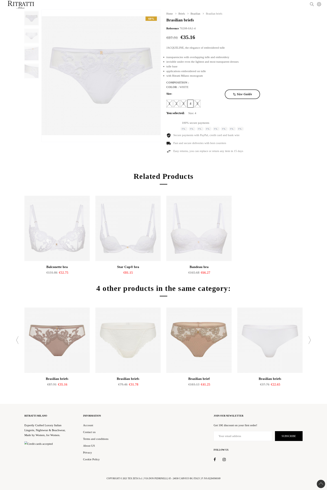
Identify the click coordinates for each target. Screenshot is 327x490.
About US (89, 445)
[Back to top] (321, 484)
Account (88, 425)
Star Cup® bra (128, 267)
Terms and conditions (95, 438)
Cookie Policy (91, 459)
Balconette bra (57, 267)
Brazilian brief (199, 379)
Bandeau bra (199, 267)
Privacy (87, 452)
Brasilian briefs (57, 379)
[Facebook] (215, 460)
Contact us (89, 432)
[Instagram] (224, 460)
